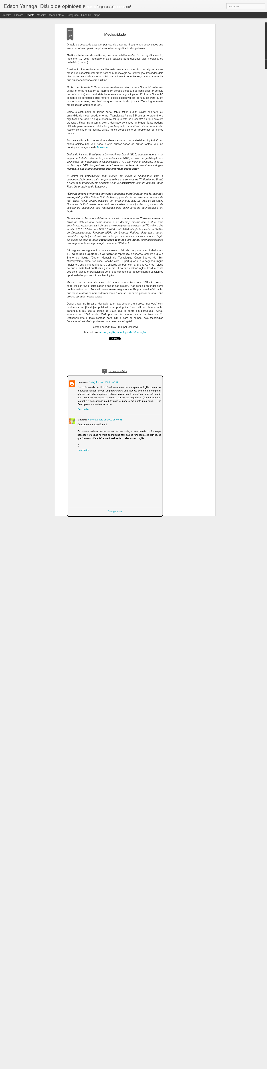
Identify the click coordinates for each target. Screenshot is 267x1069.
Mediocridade (115, 34)
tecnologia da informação (131, 332)
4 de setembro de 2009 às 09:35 (105, 419)
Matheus (82, 419)
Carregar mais (115, 511)
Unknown (82, 382)
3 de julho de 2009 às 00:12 (103, 382)
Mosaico (41, 15)
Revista (30, 15)
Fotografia (73, 15)
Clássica (6, 15)
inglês (112, 332)
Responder (82, 408)
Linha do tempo (90, 15)
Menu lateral (56, 15)
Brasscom (102, 147)
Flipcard (18, 15)
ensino (103, 332)
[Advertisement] (183, 85)
